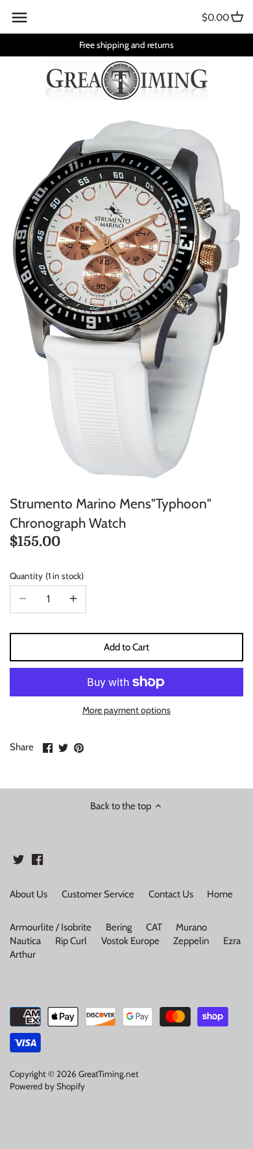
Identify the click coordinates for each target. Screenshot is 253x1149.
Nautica (25, 941)
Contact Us (171, 894)
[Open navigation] (19, 17)
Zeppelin (191, 941)
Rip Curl (71, 941)
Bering (119, 927)
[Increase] (73, 599)
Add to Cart (126, 647)
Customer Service (98, 894)
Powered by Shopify (47, 1086)
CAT (154, 927)
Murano (191, 927)
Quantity (45, 576)
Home (220, 894)
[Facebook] (37, 859)
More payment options (126, 710)
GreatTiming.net (108, 1074)
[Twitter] (18, 859)
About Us (28, 894)
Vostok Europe (130, 941)
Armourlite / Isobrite (50, 927)
